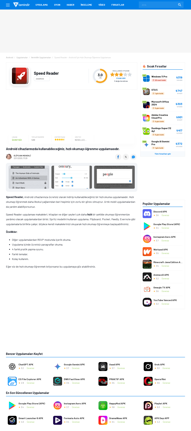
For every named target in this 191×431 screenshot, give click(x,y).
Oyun (57, 4)
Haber (70, 4)
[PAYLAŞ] (119, 159)
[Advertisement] (71, 113)
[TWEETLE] (126, 159)
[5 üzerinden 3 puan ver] (121, 74)
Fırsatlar (117, 4)
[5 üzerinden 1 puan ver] (112, 74)
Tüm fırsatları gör (163, 154)
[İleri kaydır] (133, 177)
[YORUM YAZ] (133, 159)
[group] (72, 177)
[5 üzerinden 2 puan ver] (117, 74)
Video (101, 4)
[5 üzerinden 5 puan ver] (130, 74)
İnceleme (86, 4)
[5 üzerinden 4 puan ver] (125, 74)
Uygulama (42, 4)
